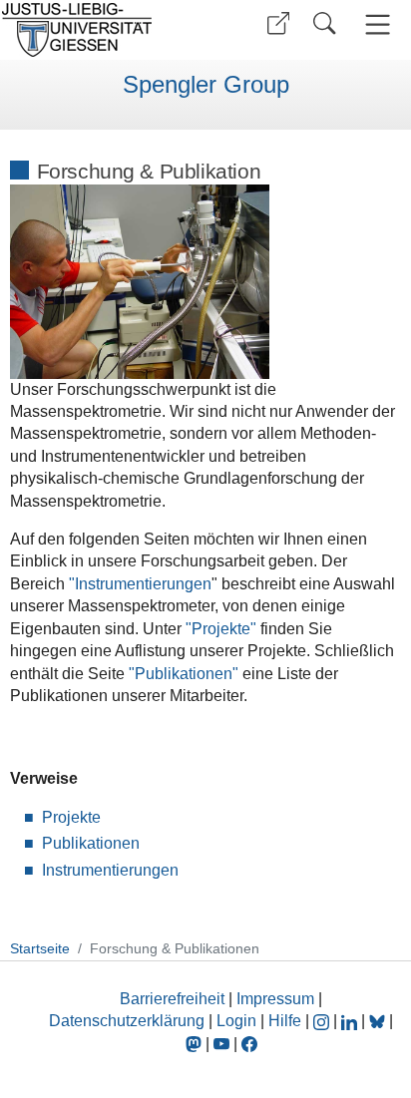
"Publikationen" (183, 673)
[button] (278, 23)
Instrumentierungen (110, 870)
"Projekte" (221, 628)
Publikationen (91, 843)
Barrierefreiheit (172, 998)
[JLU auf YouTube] (221, 1043)
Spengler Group (206, 85)
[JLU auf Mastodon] (196, 1043)
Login (238, 1020)
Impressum (275, 998)
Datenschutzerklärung (127, 1020)
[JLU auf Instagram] (323, 1020)
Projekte (71, 817)
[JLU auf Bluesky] (379, 1020)
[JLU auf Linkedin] (351, 1020)
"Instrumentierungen (140, 583)
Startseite (40, 948)
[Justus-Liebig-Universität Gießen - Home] (100, 30)
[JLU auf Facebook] (249, 1043)
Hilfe (284, 1020)
